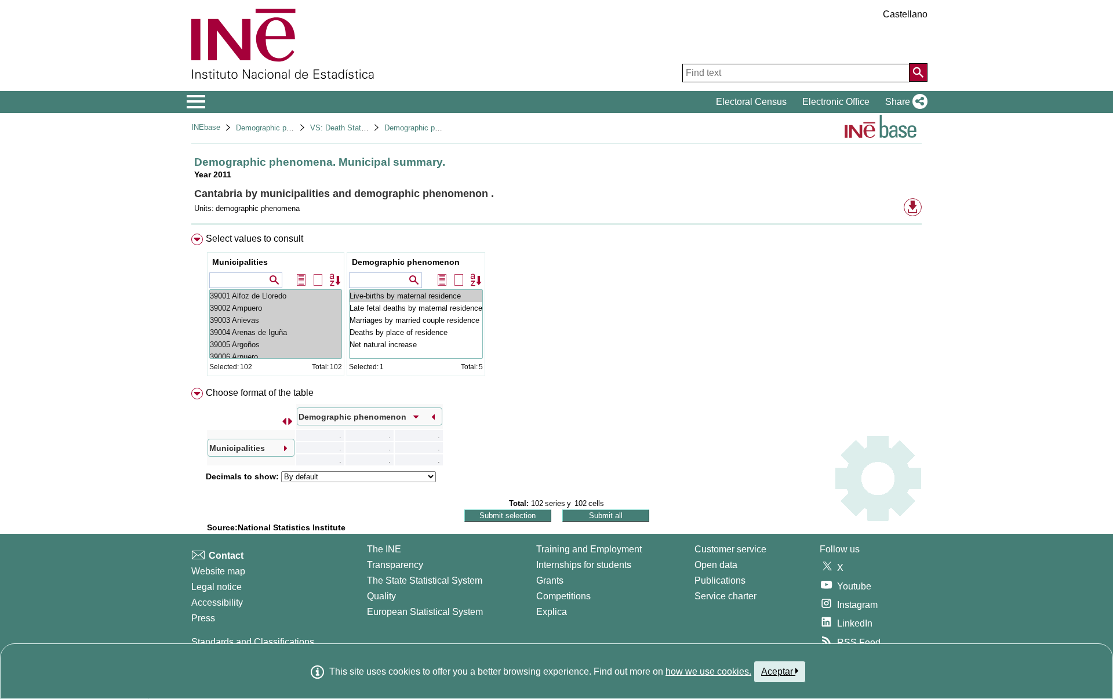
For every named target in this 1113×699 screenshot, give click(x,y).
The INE (384, 549)
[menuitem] (556, 307)
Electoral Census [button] (751, 102)
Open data (715, 565)
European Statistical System (425, 612)
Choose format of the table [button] (260, 393)
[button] (904, 102)
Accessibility (217, 602)
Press (203, 618)
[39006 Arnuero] (275, 357)
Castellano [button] (905, 14)
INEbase (205, 127)
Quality (381, 596)
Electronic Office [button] (836, 102)
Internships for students (583, 565)
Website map (218, 571)
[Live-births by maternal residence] (416, 296)
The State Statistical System (424, 580)
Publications (719, 580)
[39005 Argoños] (275, 344)
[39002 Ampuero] (275, 308)
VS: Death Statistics (344, 127)
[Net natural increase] (416, 344)
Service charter (725, 596)
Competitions (563, 596)
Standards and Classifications (252, 642)
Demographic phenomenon (406, 262)
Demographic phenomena (278, 127)
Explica (551, 612)
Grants (549, 580)
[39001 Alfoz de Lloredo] (275, 296)
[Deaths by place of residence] (416, 332)
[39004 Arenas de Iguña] (275, 332)
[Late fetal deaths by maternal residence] (416, 308)
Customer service (730, 549)
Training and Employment (589, 549)
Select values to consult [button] (254, 238)
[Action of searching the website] (918, 72)
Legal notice (216, 587)
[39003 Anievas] (275, 320)
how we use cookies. (708, 671)
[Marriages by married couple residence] (416, 320)
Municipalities (240, 262)
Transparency (395, 565)
